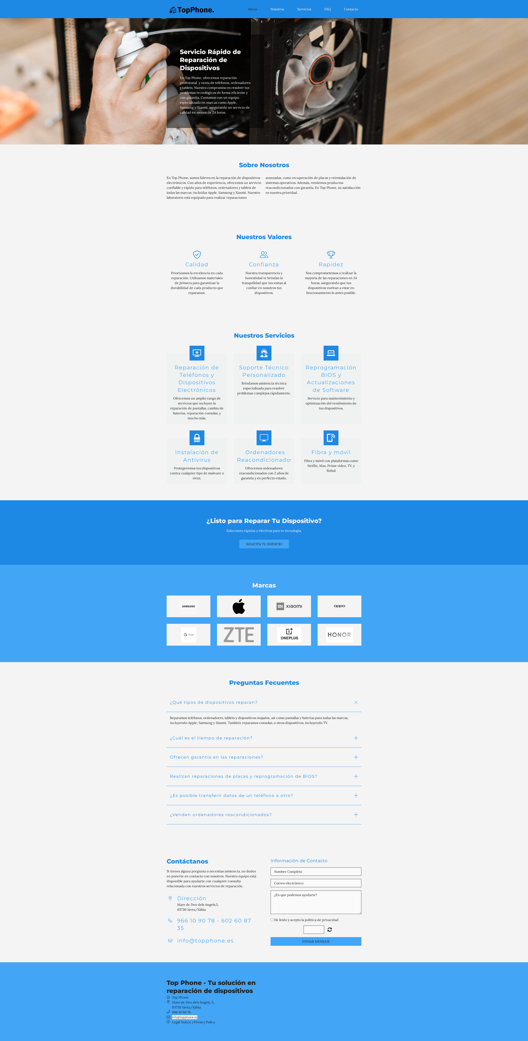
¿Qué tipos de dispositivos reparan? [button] (214, 702)
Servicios (304, 9)
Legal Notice (181, 1022)
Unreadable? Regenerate (330, 929)
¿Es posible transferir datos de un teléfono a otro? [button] (231, 795)
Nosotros (277, 9)
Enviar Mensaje (316, 941)
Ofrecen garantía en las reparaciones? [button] (216, 757)
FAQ (327, 9)
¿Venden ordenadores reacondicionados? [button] (221, 814)
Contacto (351, 9)
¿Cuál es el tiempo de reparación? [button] (211, 738)
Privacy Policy (204, 1022)
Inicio (252, 9)
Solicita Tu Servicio (264, 544)
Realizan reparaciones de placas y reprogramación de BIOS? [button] (243, 776)
